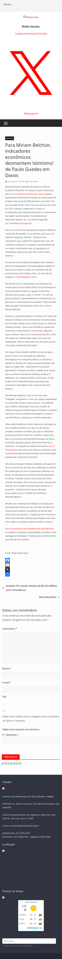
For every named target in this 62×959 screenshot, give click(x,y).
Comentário (9, 628)
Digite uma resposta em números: (21, 729)
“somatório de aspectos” (20, 223)
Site (4, 696)
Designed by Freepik (27, 946)
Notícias (9, 138)
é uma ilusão (36, 330)
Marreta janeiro (47, 597)
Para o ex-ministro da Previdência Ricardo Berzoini (29, 528)
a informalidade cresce (25, 277)
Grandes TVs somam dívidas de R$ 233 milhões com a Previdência (31, 588)
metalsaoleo (33, 181)
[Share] (31, 574)
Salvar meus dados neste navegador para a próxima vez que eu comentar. (30, 718)
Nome (6, 668)
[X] (31, 569)
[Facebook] (31, 560)
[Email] (31, 565)
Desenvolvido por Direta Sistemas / (12, 946)
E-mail (6, 682)
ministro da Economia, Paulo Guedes (34, 194)
